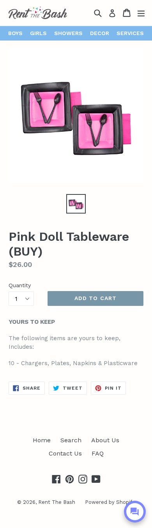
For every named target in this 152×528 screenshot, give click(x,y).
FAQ (98, 453)
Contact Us (65, 453)
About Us (105, 440)
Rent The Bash (56, 502)
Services (130, 33)
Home (42, 440)
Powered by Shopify (110, 502)
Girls (38, 33)
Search (70, 440)
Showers (68, 33)
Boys (15, 33)
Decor (99, 33)
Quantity (20, 285)
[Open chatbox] (135, 512)
